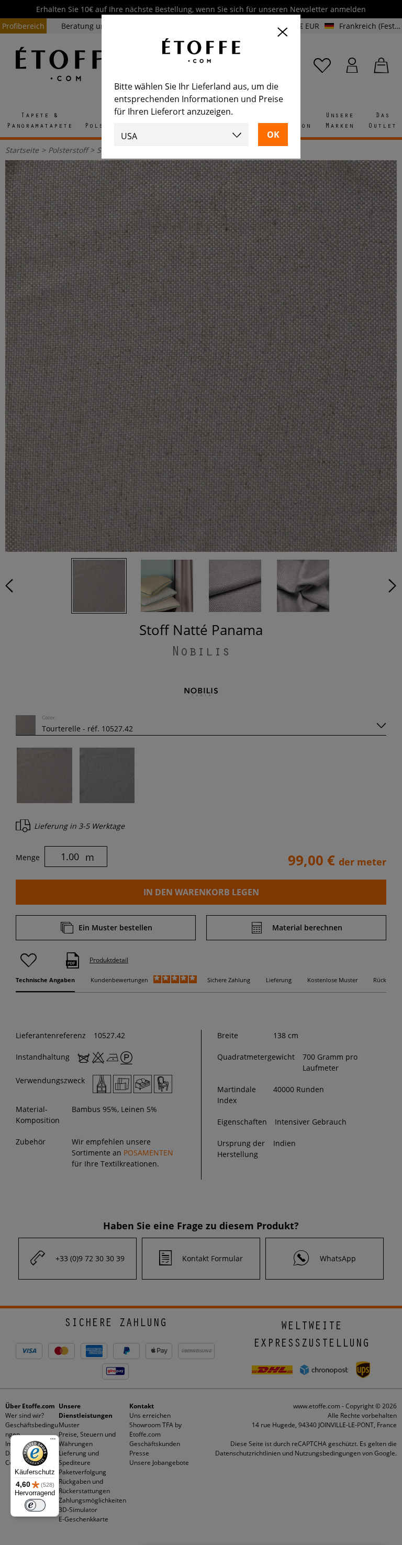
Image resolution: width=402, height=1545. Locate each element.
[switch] (35, 1505)
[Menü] (53, 1441)
